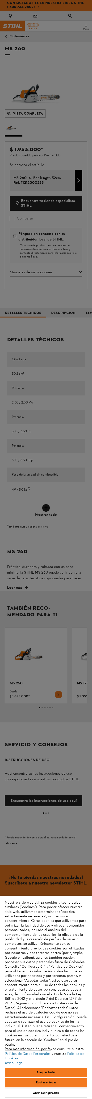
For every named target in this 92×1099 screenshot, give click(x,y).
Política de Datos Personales (27, 1053)
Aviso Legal (14, 1063)
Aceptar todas (46, 1072)
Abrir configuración (46, 1093)
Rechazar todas (46, 1083)
